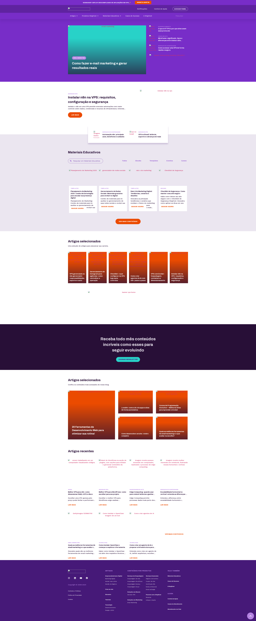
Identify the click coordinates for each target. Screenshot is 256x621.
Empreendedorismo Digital (113, 576)
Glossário (108, 594)
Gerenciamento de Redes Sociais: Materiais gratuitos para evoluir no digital (111, 193)
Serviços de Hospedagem (167, 46)
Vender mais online (111, 581)
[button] (74, 16)
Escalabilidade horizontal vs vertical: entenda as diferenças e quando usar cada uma (173, 494)
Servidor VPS (73, 94)
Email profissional (151, 586)
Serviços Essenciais (152, 576)
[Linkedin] (75, 578)
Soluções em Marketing (134, 600)
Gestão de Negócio (111, 584)
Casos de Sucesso (173, 581)
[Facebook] (87, 578)
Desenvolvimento (164, 26)
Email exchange (150, 589)
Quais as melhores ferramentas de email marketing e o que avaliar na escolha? (81, 547)
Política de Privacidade (75, 595)
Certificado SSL (150, 584)
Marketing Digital (110, 578)
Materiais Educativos (174, 576)
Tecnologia (103, 542)
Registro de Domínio (152, 578)
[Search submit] (187, 16)
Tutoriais (108, 599)
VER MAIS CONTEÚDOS (174, 534)
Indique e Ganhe (151, 600)
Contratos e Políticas (74, 591)
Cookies (70, 599)
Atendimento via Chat (174, 609)
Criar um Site (163, 36)
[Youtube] (81, 578)
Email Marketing (79, 58)
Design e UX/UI (109, 610)
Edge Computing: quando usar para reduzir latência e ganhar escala (142, 494)
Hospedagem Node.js (133, 584)
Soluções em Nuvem (133, 592)
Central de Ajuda (173, 598)
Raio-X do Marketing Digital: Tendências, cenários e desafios (141, 193)
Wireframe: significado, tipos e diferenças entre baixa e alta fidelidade (170, 40)
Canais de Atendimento (175, 604)
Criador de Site (150, 581)
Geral (70, 489)
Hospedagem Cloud (133, 586)
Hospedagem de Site (137, 489)
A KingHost (171, 586)
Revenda (148, 597)
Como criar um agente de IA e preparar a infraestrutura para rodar (142, 547)
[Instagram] (69, 578)
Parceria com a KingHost (153, 594)
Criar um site (109, 589)
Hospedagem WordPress (134, 581)
